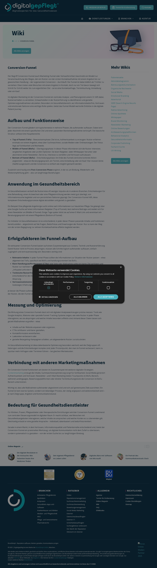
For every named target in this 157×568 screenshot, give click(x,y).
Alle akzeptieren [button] (106, 297)
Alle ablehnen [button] (80, 297)
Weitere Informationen (83, 277)
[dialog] (78, 284)
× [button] (121, 267)
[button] (48, 297)
